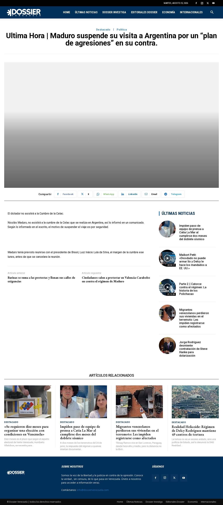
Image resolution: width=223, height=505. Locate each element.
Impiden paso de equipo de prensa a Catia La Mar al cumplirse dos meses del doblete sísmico (193, 232)
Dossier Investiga (114, 12)
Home (66, 12)
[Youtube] (213, 3)
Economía (168, 12)
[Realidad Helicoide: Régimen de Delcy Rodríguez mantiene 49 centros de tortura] (195, 401)
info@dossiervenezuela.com (93, 490)
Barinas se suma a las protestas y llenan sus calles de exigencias (41, 279)
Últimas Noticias (86, 12)
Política (122, 29)
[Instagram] (202, 3)
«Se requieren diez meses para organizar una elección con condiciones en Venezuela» (26, 430)
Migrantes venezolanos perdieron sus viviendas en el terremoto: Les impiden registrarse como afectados (194, 318)
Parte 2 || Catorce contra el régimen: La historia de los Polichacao (192, 289)
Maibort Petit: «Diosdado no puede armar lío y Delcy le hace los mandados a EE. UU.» (193, 261)
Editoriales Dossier (144, 12)
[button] (212, 12)
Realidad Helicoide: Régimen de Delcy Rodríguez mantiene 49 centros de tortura (194, 430)
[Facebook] (196, 3)
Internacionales (191, 12)
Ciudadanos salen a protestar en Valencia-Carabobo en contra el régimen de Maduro (116, 279)
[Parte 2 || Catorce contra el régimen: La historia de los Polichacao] (167, 287)
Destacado (103, 29)
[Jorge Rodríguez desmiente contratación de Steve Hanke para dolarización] (167, 345)
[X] (207, 3)
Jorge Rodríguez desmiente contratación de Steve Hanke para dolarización (193, 349)
